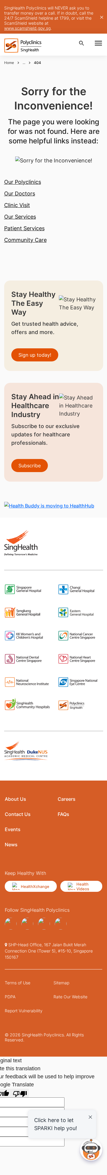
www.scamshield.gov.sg (27, 28)
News (11, 844)
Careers (66, 799)
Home (9, 62)
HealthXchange (35, 886)
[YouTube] (27, 924)
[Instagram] (44, 924)
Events (13, 829)
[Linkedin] (61, 924)
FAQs (63, 814)
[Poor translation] (20, 1093)
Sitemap (61, 982)
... (24, 62)
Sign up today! (34, 355)
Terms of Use (17, 982)
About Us (15, 799)
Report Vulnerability (24, 1010)
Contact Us (18, 814)
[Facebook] (11, 924)
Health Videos (82, 886)
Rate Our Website (70, 996)
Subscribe (29, 466)
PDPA (10, 996)
